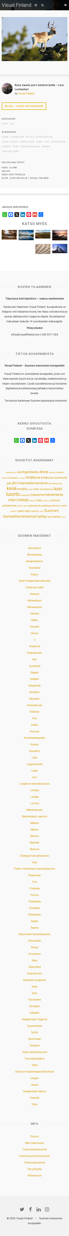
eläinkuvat (17, 137)
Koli (34, 718)
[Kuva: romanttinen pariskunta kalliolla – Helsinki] (9, 250)
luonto (6, 146)
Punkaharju (34, 901)
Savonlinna (34, 999)
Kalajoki (34, 679)
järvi (15, 483)
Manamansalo (34, 809)
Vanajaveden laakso (34, 1091)
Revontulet (34, 940)
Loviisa (34, 803)
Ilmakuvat (34, 646)
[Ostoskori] (65, 5)
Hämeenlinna (34, 607)
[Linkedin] (38, 1209)
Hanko (34, 620)
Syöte (34, 1032)
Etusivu (34, 1136)
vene (64, 517)
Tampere (34, 1045)
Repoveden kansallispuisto (34, 934)
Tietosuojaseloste (34, 1162)
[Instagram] (47, 1209)
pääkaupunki (34, 505)
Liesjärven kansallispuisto (34, 783)
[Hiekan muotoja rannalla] (42, 250)
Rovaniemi (34, 954)
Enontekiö (34, 567)
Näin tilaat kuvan (34, 1143)
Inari (34, 659)
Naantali (34, 842)
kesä (11, 488)
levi (46, 142)
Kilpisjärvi (34, 698)
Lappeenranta (35, 764)
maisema (37, 495)
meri (12, 500)
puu (25, 505)
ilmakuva (33, 477)
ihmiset (21, 478)
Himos (34, 633)
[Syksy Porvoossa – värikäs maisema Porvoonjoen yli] (9, 235)
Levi (12, 124)
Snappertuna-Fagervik (34, 1019)
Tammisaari (34, 1039)
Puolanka (34, 908)
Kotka (34, 724)
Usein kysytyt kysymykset (34, 1156)
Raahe (34, 921)
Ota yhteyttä (34, 1169)
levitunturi (58, 142)
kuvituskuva (44, 137)
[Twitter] (22, 1209)
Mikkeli (34, 823)
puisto (20, 505)
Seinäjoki (34, 1006)
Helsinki (60, 472)
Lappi (5, 124)
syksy (42, 516)
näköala (32, 501)
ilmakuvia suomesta (54, 477)
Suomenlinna (34, 1026)
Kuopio (34, 744)
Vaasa (34, 1084)
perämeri (46, 501)
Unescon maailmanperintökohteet (34, 1071)
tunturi (56, 516)
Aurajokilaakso (34, 561)
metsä (22, 500)
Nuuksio (34, 849)
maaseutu (25, 495)
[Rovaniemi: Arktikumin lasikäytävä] (26, 250)
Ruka (34, 960)
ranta (64, 505)
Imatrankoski (34, 652)
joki (9, 483)
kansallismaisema (34, 483)
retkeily (13, 511)
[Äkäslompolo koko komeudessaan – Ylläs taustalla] (26, 236)
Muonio (34, 836)
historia (5, 478)
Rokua (34, 947)
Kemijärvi (34, 692)
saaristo (35, 511)
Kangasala (34, 685)
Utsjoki (34, 1078)
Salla (34, 986)
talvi (49, 516)
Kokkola (34, 711)
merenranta (54, 495)
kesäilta (22, 489)
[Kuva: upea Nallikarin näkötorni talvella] (59, 249)
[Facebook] (30, 1209)
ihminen (14, 477)
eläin (5, 137)
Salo (34, 993)
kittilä (30, 137)
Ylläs (34, 1104)
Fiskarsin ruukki (34, 587)
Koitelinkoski (34, 705)
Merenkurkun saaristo (34, 816)
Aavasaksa (34, 548)
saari (27, 511)
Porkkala (34, 888)
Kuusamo (34, 751)
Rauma (35, 927)
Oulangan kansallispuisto (34, 855)
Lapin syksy (27, 142)
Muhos (34, 829)
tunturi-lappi (10, 151)
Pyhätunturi (34, 914)
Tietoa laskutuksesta (34, 1149)
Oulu (39, 500)
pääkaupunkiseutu (51, 505)
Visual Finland (16, 5)
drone (43, 472)
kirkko (36, 489)
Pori (34, 881)
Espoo (34, 574)
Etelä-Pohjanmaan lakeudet (34, 580)
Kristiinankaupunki (34, 737)
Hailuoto (34, 594)
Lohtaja (34, 796)
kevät (30, 489)
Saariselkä (34, 966)
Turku (34, 1065)
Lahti (34, 757)
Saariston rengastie (34, 980)
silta (41, 511)
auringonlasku (28, 472)
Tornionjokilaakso (34, 1058)
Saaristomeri (34, 973)
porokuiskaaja (30, 146)
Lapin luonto (10, 142)
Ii (34, 639)
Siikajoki (34, 1012)
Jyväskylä (34, 666)
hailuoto (52, 472)
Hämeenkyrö (34, 600)
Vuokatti (34, 1097)
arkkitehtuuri (11, 472)
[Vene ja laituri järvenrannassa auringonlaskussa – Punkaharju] (59, 236)
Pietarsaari (34, 875)
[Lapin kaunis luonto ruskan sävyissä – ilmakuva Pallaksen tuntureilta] (42, 235)
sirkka (46, 146)
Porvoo (34, 895)
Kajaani (34, 672)
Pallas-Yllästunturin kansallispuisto (34, 868)
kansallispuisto (55, 483)
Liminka (34, 790)
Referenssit (35, 1175)
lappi (39, 142)
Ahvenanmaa (34, 554)
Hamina (34, 613)
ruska (20, 511)
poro (16, 146)
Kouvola (34, 731)
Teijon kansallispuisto (34, 1052)
